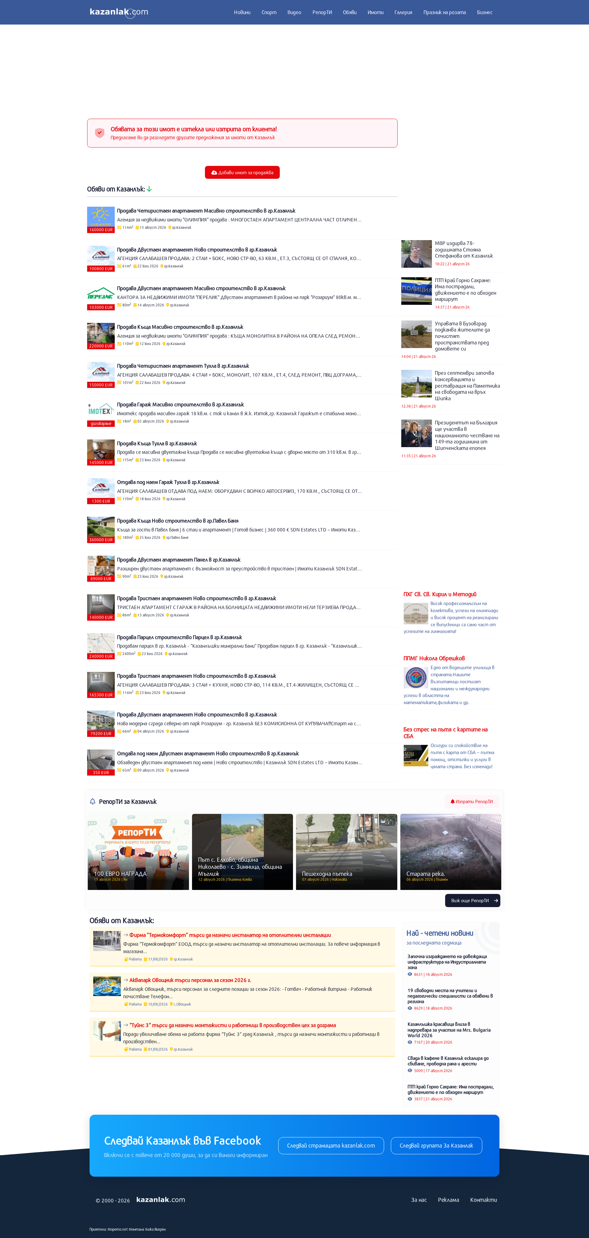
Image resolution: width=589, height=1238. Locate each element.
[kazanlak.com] (160, 1200)
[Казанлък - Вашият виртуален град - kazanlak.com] (119, 12)
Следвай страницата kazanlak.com (331, 1145)
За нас (419, 1199)
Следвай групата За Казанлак (436, 1145)
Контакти (483, 1199)
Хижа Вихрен (155, 1229)
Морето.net (118, 1229)
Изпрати (474, 801)
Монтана (136, 1229)
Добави (245, 172)
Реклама (448, 1199)
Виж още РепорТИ (471, 900)
